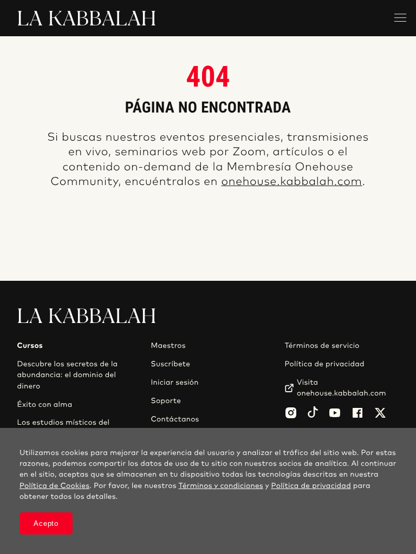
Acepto (46, 523)
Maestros (168, 345)
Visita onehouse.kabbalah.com (341, 388)
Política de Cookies (54, 486)
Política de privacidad (324, 364)
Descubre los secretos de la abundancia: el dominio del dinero (67, 375)
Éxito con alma (45, 404)
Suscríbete (170, 364)
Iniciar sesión (174, 382)
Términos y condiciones (220, 486)
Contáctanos (175, 419)
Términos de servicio (321, 345)
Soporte (166, 401)
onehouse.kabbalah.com (291, 182)
